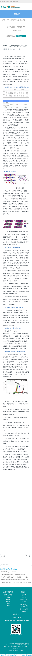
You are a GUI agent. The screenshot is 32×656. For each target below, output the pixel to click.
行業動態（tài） (21, 36)
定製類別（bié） (24, 599)
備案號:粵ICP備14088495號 (16, 650)
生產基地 (8, 603)
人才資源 (8, 606)
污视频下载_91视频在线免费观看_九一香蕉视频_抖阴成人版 (16, 655)
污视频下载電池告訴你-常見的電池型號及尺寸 (13, 574)
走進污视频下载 (8, 592)
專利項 (24, 601)
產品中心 (24, 592)
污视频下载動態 (14, 20)
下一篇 (28, 556)
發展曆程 (8, 599)
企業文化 (8, 597)
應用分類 (24, 595)
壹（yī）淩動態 (24, 609)
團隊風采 (8, 601)
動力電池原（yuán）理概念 (8, 572)
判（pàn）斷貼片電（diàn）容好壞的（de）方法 (14, 577)
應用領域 (24, 597)
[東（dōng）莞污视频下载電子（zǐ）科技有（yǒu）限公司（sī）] (4, 6)
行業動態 (24, 611)
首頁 (8, 20)
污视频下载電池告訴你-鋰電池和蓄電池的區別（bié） (15, 579)
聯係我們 (16, 614)
